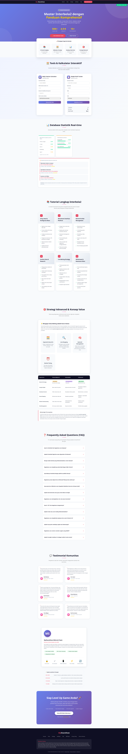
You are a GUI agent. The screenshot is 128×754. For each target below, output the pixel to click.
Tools (67, 1)
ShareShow (40, 2)
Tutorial (63, 1)
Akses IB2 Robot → (88, 1)
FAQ (81, 1)
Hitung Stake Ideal (50, 102)
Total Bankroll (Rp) (42, 80)
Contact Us (78, 751)
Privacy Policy (74, 736)
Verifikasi (76, 1)
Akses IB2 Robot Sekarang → (64, 713)
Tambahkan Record (78, 102)
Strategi (71, 1)
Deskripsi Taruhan (70, 80)
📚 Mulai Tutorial (72, 35)
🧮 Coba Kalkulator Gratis (57, 35)
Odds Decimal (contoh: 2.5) (43, 85)
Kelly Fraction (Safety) (42, 95)
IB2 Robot (68, 736)
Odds (68, 90)
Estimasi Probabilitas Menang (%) (44, 90)
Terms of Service (82, 736)
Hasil (68, 95)
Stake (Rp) (69, 85)
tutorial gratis (66, 716)
